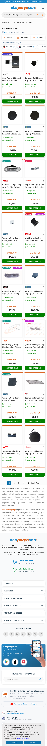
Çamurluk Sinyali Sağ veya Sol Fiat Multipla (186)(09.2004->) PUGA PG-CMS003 (34, 345)
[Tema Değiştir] (43, 8)
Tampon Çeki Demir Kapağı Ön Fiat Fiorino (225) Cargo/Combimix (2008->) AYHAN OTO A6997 (11, 399)
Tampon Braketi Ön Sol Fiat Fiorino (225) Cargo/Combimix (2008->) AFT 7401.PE (11, 452)
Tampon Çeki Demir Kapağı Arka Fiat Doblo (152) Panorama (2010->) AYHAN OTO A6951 (12, 239)
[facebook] (5, 634)
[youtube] (29, 634)
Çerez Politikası (23, 738)
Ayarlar (32, 742)
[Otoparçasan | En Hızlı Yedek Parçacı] (23, 8)
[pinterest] (35, 634)
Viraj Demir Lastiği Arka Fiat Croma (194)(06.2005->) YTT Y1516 (34, 239)
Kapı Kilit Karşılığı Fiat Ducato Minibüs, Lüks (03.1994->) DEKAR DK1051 (34, 186)
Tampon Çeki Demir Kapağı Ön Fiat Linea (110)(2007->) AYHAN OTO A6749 (11, 132)
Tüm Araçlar (19, 22)
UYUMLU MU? (12, 93)
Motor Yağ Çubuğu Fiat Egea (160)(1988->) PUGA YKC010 (12, 345)
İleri (33, 483)
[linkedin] (23, 634)
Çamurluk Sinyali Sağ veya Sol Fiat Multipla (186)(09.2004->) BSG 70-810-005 (11, 292)
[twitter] (11, 634)
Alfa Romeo (27, 47)
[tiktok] (40, 634)
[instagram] (17, 634)
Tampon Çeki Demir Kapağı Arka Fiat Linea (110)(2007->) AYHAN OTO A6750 (34, 132)
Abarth (9, 47)
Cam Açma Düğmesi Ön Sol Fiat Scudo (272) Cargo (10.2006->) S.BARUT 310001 (12, 79)
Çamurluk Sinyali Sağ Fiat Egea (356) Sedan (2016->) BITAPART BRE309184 (34, 399)
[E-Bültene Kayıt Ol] (39, 679)
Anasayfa (5, 22)
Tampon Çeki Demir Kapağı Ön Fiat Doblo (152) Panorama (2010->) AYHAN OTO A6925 (34, 292)
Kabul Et (14, 742)
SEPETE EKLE (12, 101)
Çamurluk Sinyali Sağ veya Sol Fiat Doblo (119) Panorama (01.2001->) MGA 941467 (11, 186)
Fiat (30, 22)
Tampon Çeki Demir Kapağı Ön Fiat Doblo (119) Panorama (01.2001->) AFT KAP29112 (34, 79)
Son (37, 483)
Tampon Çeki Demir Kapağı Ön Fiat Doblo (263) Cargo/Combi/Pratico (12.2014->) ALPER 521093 (34, 452)
